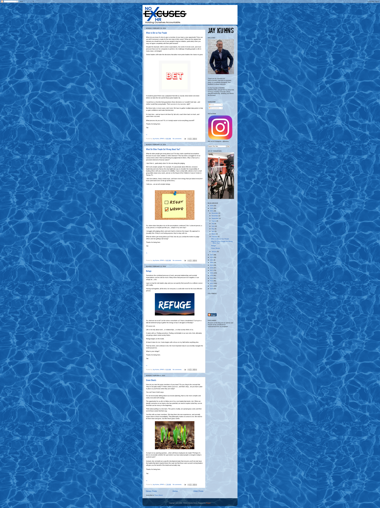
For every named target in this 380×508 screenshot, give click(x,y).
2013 (212, 281)
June (213, 226)
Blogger (208, 503)
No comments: (177, 138)
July (213, 223)
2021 (212, 260)
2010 (212, 288)
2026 (212, 205)
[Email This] (189, 139)
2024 (212, 211)
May (213, 229)
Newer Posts (151, 491)
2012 (212, 283)
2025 (212, 208)
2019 (212, 265)
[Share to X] (192, 139)
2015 (212, 275)
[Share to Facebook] (194, 139)
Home (175, 491)
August (214, 221)
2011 (211, 286)
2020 (212, 262)
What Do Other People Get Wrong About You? (163, 149)
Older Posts (198, 491)
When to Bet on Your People (156, 32)
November (215, 215)
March (214, 234)
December (215, 213)
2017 (212, 270)
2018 (212, 268)
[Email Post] (184, 138)
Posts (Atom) (159, 495)
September (215, 218)
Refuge (148, 270)
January (214, 251)
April (213, 231)
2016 (212, 273)
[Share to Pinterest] (196, 139)
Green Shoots (151, 380)
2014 (212, 278)
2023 (212, 255)
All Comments (214, 108)
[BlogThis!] (190, 139)
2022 (212, 257)
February (215, 236)
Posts (212, 104)
